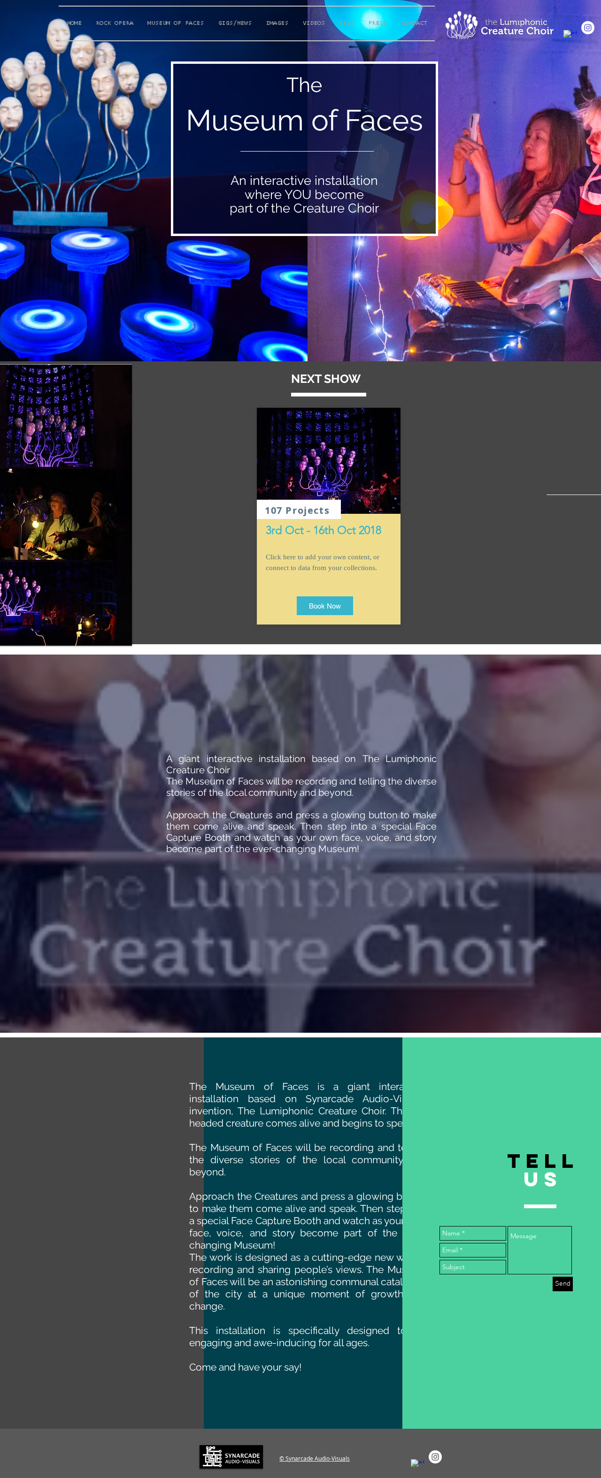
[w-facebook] (570, 36)
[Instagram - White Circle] (587, 27)
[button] (325, 605)
